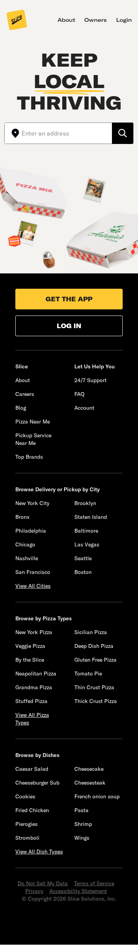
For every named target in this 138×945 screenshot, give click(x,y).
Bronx (22, 516)
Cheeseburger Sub (37, 782)
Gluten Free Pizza (95, 659)
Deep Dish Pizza (93, 646)
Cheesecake (89, 768)
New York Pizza (33, 632)
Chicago (25, 544)
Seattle (83, 558)
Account (84, 407)
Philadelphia (30, 530)
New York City (32, 503)
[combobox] (66, 133)
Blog (20, 407)
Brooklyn (85, 503)
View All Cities (33, 585)
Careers (24, 394)
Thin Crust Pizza (94, 687)
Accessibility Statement (78, 891)
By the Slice (29, 659)
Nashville (26, 558)
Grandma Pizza (33, 687)
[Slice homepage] (17, 20)
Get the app (69, 299)
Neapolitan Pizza (35, 673)
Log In (69, 326)
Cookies (25, 796)
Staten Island (90, 516)
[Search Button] (122, 133)
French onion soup (97, 796)
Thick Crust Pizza (95, 701)
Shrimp (83, 824)
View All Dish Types (39, 851)
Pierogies (26, 824)
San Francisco (32, 572)
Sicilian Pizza (90, 632)
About (66, 19)
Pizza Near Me (32, 421)
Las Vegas (86, 544)
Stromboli (27, 837)
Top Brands (29, 456)
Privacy (34, 891)
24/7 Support (90, 380)
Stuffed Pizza (31, 701)
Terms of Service (94, 883)
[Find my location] (13, 133)
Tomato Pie (88, 673)
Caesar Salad (31, 768)
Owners (95, 19)
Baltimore (86, 530)
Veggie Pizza (30, 646)
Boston (83, 572)
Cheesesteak (89, 782)
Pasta (81, 810)
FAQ (79, 394)
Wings (81, 837)
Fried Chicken (32, 810)
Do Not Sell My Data (43, 883)
